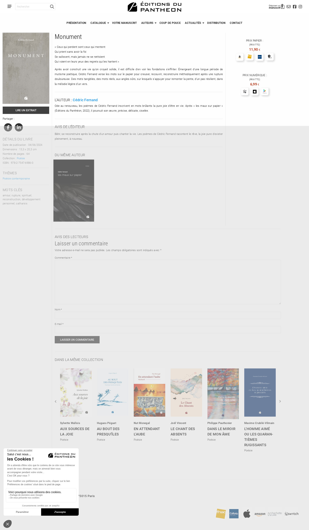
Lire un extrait (26, 110)
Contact (236, 23)
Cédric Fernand (85, 99)
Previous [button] (56, 401)
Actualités (193, 23)
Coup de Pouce (170, 23)
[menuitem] (76, 23)
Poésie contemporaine (16, 178)
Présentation (76, 23)
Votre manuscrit (124, 23)
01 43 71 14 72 (23, 502)
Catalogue (98, 23)
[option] (75, 404)
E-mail (59, 324)
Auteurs (147, 23)
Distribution (216, 23)
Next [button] (280, 401)
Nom (58, 309)
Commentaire (63, 257)
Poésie (21, 158)
